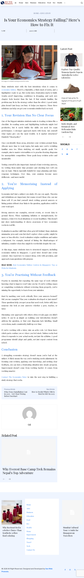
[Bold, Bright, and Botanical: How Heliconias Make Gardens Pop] (71, 114)
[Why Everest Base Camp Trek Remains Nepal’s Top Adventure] (29, 452)
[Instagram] (67, 149)
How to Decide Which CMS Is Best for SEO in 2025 (43, 393)
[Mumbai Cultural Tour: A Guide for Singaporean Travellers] (72, 512)
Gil (4, 31)
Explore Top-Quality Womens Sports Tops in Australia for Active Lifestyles (71, 73)
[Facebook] (62, 149)
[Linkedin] (72, 149)
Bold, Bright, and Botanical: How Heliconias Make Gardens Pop (69, 128)
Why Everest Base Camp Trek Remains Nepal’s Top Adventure (29, 471)
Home (36, 13)
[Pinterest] (77, 149)
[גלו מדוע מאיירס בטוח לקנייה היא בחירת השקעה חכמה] (71, 88)
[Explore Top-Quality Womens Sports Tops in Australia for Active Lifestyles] (71, 59)
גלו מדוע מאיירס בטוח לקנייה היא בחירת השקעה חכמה (71, 101)
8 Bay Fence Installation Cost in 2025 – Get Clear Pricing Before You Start (15, 394)
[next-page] (9, 479)
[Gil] (29, 414)
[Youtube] (67, 154)
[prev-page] (4, 479)
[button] (81, 3)
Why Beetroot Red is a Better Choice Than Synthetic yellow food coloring (12, 531)
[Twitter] (62, 154)
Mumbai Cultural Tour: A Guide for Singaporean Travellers (70, 531)
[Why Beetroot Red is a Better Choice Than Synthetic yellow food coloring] (12, 512)
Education (45, 13)
